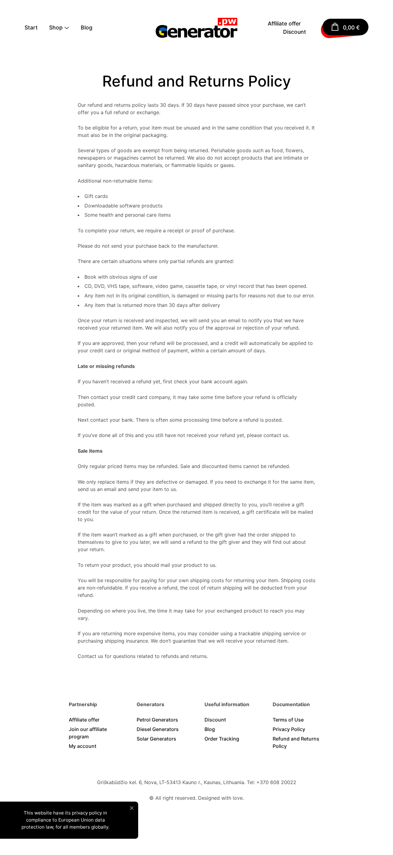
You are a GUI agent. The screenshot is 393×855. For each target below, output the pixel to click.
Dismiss (131, 808)
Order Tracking (221, 739)
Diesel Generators (158, 729)
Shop (56, 27)
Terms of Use (288, 720)
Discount (294, 32)
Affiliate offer (284, 23)
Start (31, 27)
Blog (86, 27)
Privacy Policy (289, 729)
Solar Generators (156, 739)
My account (82, 746)
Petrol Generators (157, 720)
